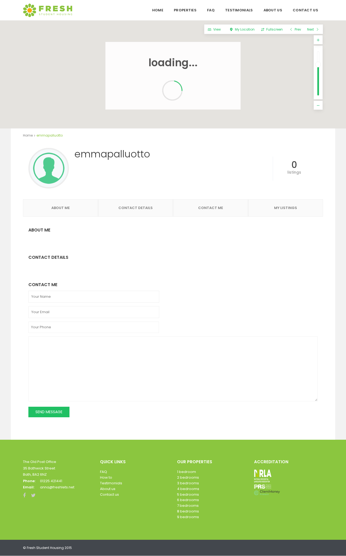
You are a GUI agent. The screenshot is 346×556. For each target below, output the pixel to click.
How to (106, 477)
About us (107, 488)
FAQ (211, 10)
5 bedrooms (188, 494)
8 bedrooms (188, 511)
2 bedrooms (188, 477)
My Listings (285, 207)
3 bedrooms (188, 483)
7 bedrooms (188, 505)
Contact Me (210, 207)
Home (157, 10)
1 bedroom (186, 471)
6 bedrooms (188, 499)
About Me (60, 207)
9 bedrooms (188, 516)
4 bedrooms (188, 488)
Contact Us (305, 10)
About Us (273, 10)
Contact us (109, 494)
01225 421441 (51, 481)
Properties (185, 10)
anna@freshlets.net (57, 487)
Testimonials (239, 10)
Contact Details (135, 207)
